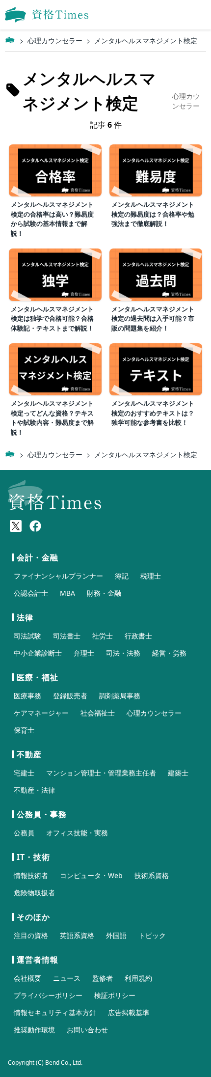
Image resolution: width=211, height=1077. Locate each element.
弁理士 (84, 653)
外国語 (116, 935)
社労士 (102, 635)
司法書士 (66, 635)
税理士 (150, 575)
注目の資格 (31, 935)
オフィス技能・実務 (77, 832)
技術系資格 (151, 875)
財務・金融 (104, 593)
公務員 (24, 832)
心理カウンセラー (54, 40)
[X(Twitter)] (16, 526)
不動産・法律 (34, 790)
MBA (67, 593)
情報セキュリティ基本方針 (55, 1012)
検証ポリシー (114, 995)
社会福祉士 (97, 713)
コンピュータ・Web (91, 875)
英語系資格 (77, 935)
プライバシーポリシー (48, 995)
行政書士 (138, 635)
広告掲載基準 (128, 1012)
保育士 (24, 730)
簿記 (122, 575)
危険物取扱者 (34, 892)
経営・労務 (169, 653)
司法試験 (27, 635)
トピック (152, 935)
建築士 (178, 772)
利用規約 (138, 978)
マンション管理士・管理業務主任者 (101, 772)
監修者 (102, 978)
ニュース (66, 978)
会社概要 (27, 978)
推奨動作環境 (34, 1029)
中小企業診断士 (38, 653)
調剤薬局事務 (119, 695)
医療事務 (27, 695)
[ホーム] (10, 40)
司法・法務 (123, 653)
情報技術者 (31, 875)
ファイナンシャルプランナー (58, 575)
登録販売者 (70, 695)
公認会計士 (31, 593)
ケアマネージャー (41, 713)
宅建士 (24, 772)
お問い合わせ (87, 1029)
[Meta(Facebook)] (35, 526)
